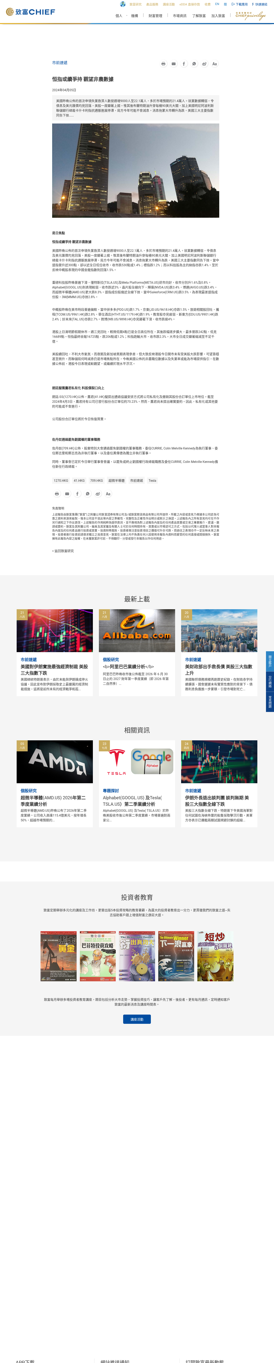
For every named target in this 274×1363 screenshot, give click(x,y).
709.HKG (96, 481)
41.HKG (79, 481)
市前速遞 (136, 481)
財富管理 (155, 16)
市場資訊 (180, 16)
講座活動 (137, 1019)
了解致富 (199, 16)
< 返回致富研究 (63, 551)
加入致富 (218, 16)
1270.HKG (61, 481)
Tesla (152, 481)
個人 (119, 16)
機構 (134, 16)
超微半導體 (117, 481)
